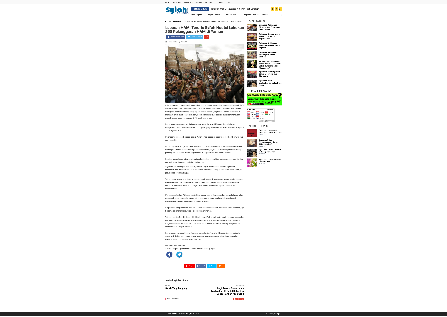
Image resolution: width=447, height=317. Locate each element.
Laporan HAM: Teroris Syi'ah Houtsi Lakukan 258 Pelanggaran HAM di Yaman (204, 29)
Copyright (209, 2)
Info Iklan (219, 2)
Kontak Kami (176, 2)
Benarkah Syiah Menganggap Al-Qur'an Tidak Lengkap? (235, 9)
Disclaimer (187, 2)
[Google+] (206, 37)
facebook (238, 299)
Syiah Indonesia (173, 314)
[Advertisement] (264, 204)
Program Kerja (249, 14)
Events (265, 14)
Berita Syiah (196, 14)
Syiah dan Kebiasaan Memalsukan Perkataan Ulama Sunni (269, 27)
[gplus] (280, 9)
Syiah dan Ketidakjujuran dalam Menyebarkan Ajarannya (269, 73)
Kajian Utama (214, 14)
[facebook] (272, 9)
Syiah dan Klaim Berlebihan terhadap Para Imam (270, 83)
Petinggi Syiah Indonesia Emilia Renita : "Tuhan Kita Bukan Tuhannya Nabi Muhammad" (270, 64)
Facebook (201, 266)
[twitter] (276, 9)
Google (190, 266)
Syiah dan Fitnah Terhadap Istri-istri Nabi (270, 160)
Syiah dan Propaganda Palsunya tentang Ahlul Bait (270, 131)
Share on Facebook (177, 37)
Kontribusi (198, 2)
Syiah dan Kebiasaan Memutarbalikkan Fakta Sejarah (269, 45)
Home (167, 2)
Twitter (213, 266)
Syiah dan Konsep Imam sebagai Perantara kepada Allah (269, 36)
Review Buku (231, 14)
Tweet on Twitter (197, 37)
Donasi (228, 2)
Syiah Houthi (172, 42)
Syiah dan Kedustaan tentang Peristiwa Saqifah (268, 54)
